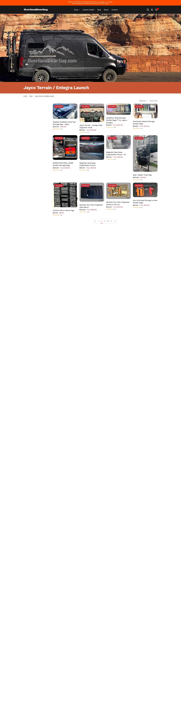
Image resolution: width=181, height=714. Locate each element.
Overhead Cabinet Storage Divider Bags (143, 122)
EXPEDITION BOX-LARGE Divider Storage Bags (63, 164)
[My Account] (152, 10)
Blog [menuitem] (99, 10)
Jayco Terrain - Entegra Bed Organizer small (91, 126)
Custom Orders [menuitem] (88, 10)
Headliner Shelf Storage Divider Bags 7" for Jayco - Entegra (117, 120)
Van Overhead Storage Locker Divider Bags (145, 201)
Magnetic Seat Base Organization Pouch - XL (116, 153)
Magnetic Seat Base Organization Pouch (88, 164)
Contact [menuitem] (115, 10)
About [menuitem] (106, 10)
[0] (156, 10)
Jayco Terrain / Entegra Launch (44, 96)
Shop (31, 96)
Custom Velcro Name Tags (63, 210)
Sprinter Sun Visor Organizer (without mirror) (118, 203)
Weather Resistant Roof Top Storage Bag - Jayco (64, 123)
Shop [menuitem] (76, 10)
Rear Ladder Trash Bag (142, 175)
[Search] (148, 10)
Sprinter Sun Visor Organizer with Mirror (91, 206)
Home (25, 96)
